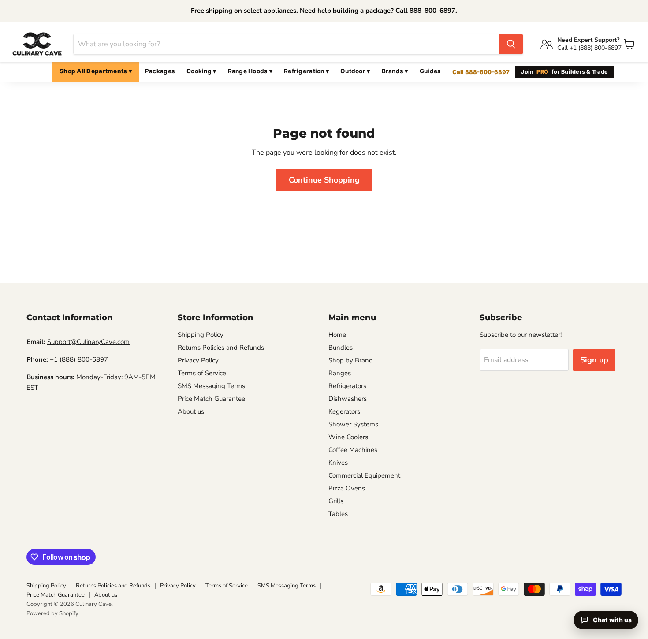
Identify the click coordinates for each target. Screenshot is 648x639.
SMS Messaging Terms (211, 385)
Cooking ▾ (201, 71)
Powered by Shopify (52, 613)
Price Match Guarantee (211, 398)
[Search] (511, 44)
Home (337, 334)
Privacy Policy (198, 360)
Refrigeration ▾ (306, 71)
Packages (160, 71)
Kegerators (344, 411)
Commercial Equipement (364, 475)
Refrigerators (347, 385)
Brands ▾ (395, 71)
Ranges (339, 373)
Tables (338, 513)
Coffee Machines (352, 449)
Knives (338, 462)
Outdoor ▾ (355, 71)
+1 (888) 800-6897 (79, 359)
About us (191, 411)
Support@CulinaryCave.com (88, 341)
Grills (335, 501)
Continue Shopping (324, 180)
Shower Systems (353, 424)
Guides (430, 71)
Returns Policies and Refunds (221, 347)
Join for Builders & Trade (564, 71)
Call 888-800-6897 (481, 71)
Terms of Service (202, 373)
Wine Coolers (348, 437)
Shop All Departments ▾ (96, 71)
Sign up (594, 360)
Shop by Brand (350, 360)
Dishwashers (347, 398)
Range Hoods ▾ (250, 71)
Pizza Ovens (346, 488)
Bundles (340, 347)
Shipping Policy (200, 334)
